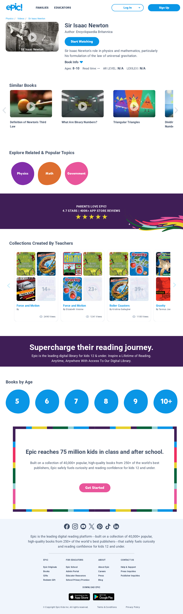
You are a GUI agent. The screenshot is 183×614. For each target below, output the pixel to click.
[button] (36, 285)
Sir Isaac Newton (36, 18)
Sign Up (164, 7)
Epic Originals (50, 567)
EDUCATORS (62, 7)
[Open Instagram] (75, 526)
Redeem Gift (49, 580)
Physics (9, 18)
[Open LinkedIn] (116, 526)
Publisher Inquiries (130, 575)
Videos (21, 18)
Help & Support (128, 567)
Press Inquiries (128, 571)
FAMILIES (42, 7)
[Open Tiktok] (108, 526)
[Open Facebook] (67, 526)
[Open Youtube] (83, 526)
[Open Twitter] (91, 526)
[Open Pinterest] (100, 526)
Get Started (94, 487)
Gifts (45, 575)
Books (46, 571)
